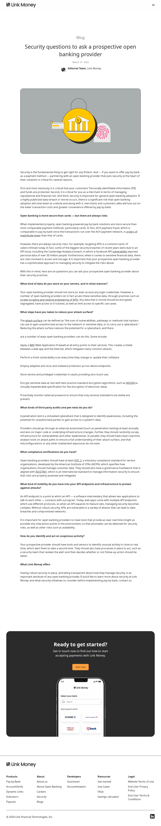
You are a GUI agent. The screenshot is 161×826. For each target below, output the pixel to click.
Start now (80, 666)
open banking (81, 176)
